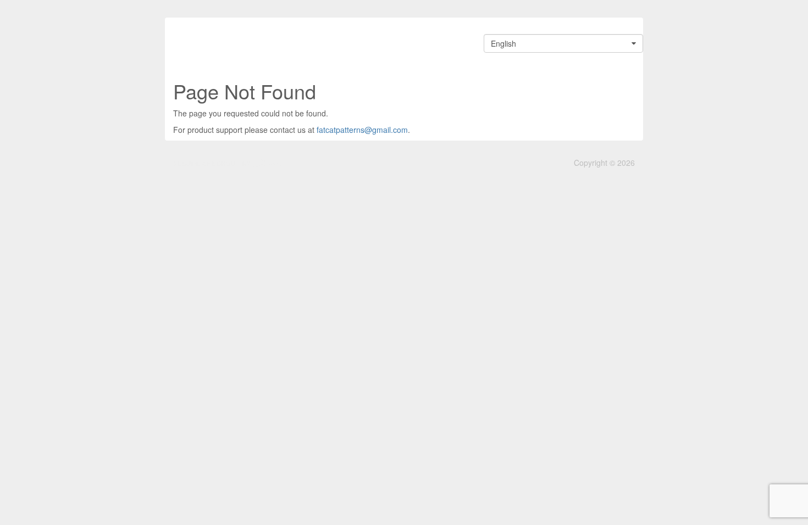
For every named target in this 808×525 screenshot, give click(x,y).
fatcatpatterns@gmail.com (362, 129)
